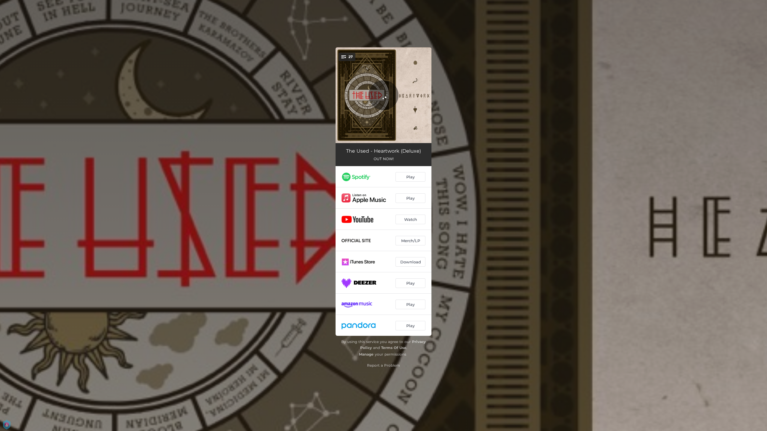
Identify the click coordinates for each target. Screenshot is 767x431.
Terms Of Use (393, 347)
